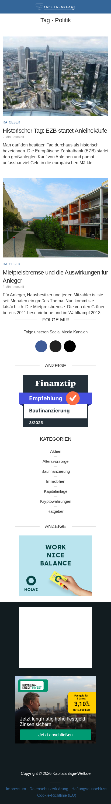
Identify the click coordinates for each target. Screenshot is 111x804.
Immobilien (55, 481)
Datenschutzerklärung (48, 788)
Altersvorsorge (55, 461)
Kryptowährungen (55, 501)
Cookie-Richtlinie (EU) (56, 795)
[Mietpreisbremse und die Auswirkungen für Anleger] (55, 217)
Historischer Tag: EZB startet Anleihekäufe (55, 130)
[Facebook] (41, 346)
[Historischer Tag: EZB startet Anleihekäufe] (55, 76)
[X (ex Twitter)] (55, 346)
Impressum (16, 788)
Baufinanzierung (55, 471)
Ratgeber (11, 122)
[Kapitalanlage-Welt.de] (56, 6)
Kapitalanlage (55, 491)
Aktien (55, 451)
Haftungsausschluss (89, 788)
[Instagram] (70, 346)
